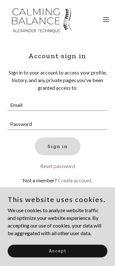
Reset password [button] (57, 166)
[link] (41, 19)
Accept (57, 251)
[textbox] (57, 105)
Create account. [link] (75, 180)
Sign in (58, 146)
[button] (106, 19)
